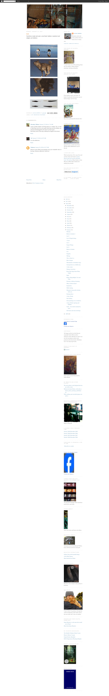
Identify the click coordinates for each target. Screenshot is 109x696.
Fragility (69, 253)
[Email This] (50, 113)
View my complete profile (71, 43)
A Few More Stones (68, 556)
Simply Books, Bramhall (69, 637)
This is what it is (70, 258)
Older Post (59, 180)
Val (31, 138)
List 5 (68, 236)
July (68, 216)
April (68, 223)
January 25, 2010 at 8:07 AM (39, 138)
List (67, 251)
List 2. (68, 247)
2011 (67, 201)
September (69, 212)
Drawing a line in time (54, 7)
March (68, 225)
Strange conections (71, 269)
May (68, 221)
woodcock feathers (39, 114)
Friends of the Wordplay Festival (70, 452)
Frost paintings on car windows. (74, 300)
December (69, 205)
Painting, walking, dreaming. (73, 281)
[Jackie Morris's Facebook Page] (65, 324)
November (69, 207)
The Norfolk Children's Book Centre (72, 633)
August (69, 214)
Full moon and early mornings (73, 310)
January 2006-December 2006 (71, 437)
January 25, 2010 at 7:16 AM (46, 124)
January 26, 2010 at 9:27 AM (42, 147)
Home (44, 180)
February (69, 227)
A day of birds (70, 296)
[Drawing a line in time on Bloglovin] (71, 172)
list (32, 114)
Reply (31, 133)
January (69, 230)
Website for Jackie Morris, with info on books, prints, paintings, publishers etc (72, 390)
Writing (68, 256)
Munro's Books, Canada (69, 635)
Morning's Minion (34, 124)
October (69, 210)
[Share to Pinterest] (56, 113)
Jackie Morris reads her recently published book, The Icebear (72, 158)
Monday (69, 231)
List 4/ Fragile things (71, 238)
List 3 (68, 242)
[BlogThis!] (52, 113)
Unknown (32, 147)
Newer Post (29, 180)
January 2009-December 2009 (71, 431)
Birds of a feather (70, 249)
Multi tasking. (70, 288)
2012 (67, 199)
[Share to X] (53, 113)
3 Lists (68, 240)
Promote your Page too (68, 326)
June (68, 218)
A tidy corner (70, 267)
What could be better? (72, 283)
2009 (67, 314)
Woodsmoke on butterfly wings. (74, 262)
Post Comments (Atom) (38, 183)
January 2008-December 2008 (71, 433)
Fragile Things (70, 245)
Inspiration (69, 285)
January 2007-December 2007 (71, 435)
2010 (67, 203)
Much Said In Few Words (69, 558)
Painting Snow (70, 294)
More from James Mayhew (70, 626)
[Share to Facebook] (55, 113)
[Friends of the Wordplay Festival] (69, 472)
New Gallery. (69, 298)
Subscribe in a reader (69, 446)
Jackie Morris (78, 33)
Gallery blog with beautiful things (72, 554)
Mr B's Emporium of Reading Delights (72, 639)
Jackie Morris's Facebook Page (70, 321)
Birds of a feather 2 (71, 234)
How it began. (70, 260)
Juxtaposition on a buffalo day (74, 264)
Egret (68, 275)
